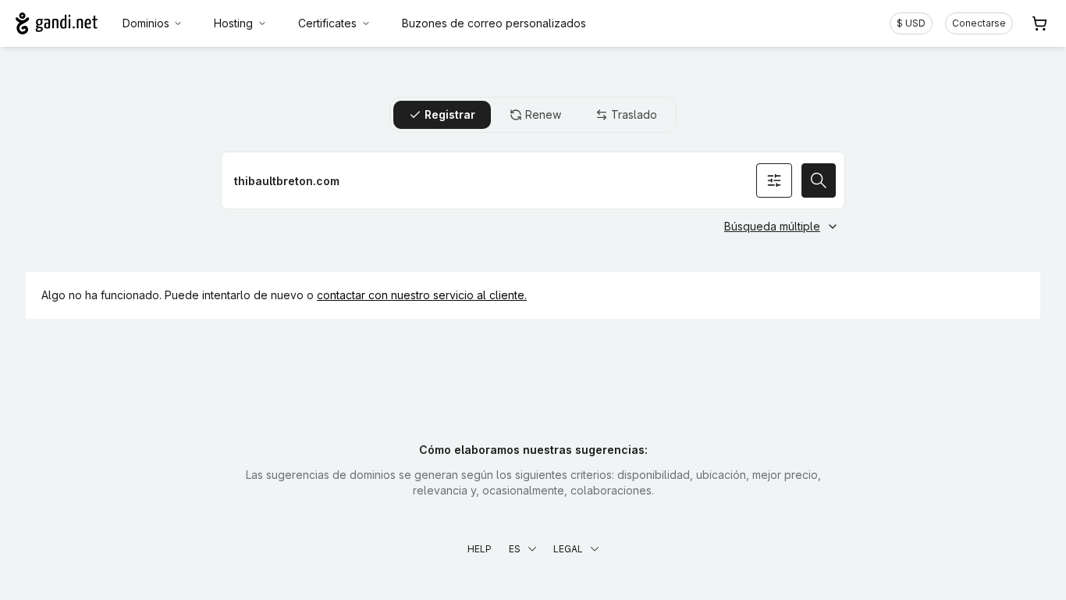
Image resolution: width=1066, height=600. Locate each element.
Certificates (327, 23)
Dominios (146, 23)
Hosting (233, 23)
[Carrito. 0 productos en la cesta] (1039, 23)
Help (479, 549)
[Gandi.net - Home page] (56, 23)
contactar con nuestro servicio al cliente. (422, 295)
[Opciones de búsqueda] (774, 180)
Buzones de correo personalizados (494, 23)
